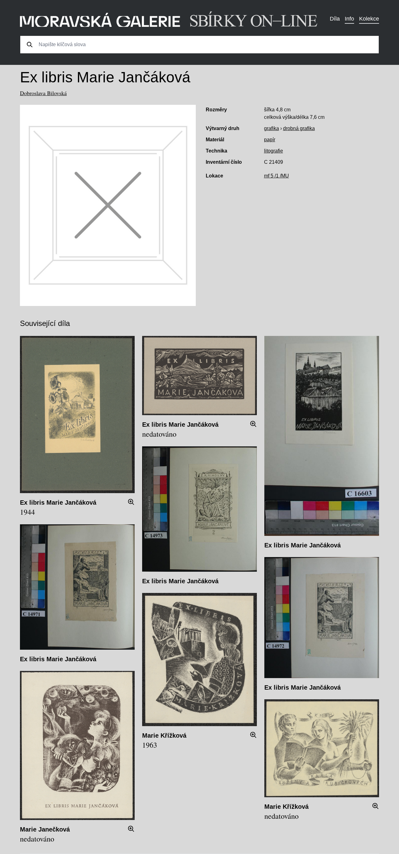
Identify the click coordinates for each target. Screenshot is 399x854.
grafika (271, 128)
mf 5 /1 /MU (276, 175)
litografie (273, 150)
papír (269, 139)
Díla (335, 19)
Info (349, 19)
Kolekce (369, 19)
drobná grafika (299, 128)
